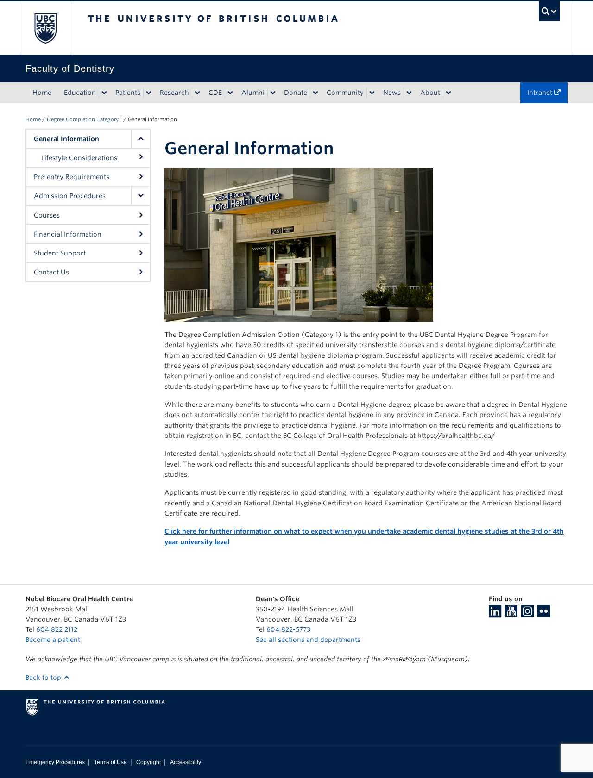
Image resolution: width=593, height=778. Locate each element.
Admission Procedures (70, 195)
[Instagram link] (527, 614)
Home (41, 92)
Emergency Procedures (55, 762)
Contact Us (51, 272)
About (430, 92)
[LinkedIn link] (495, 614)
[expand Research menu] (197, 93)
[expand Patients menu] (148, 93)
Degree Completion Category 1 (84, 119)
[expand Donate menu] (315, 93)
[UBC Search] (549, 11)
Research (174, 92)
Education (80, 92)
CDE (215, 92)
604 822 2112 (56, 629)
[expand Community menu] (372, 93)
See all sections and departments (308, 639)
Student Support (60, 253)
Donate (295, 92)
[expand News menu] (409, 93)
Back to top (44, 677)
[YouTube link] (511, 614)
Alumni (253, 92)
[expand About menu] (448, 93)
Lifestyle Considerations (79, 158)
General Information (66, 139)
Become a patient (52, 639)
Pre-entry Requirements (71, 176)
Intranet (540, 92)
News (392, 92)
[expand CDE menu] (230, 93)
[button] (140, 139)
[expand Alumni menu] (272, 93)
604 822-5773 (288, 629)
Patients (127, 92)
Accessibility (185, 762)
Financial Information (67, 234)
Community (345, 92)
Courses (47, 215)
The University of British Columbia (45, 28)
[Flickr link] (543, 614)
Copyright (148, 762)
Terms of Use (110, 762)
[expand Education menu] (104, 93)
